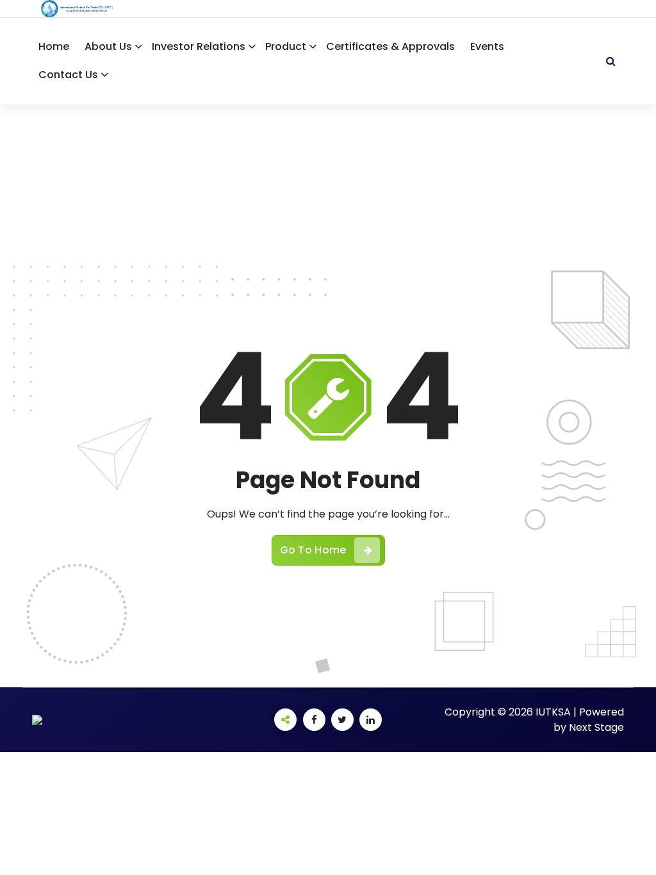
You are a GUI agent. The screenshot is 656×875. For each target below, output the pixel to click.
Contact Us (68, 74)
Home (53, 46)
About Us (108, 46)
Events (487, 46)
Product (285, 46)
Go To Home (313, 550)
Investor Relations (198, 46)
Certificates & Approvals (390, 46)
